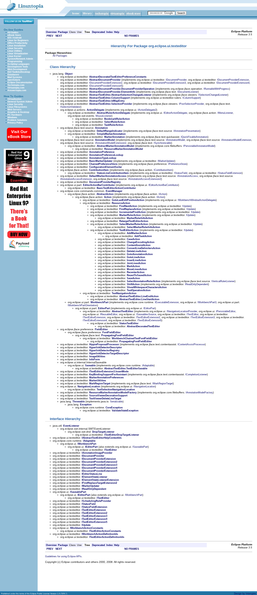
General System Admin (20, 101)
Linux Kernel (14, 56)
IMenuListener (225, 112)
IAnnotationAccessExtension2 (144, 179)
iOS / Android (14, 37)
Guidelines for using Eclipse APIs (63, 556)
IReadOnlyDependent (196, 284)
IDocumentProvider (176, 79)
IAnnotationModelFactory (199, 392)
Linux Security (15, 48)
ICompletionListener (196, 374)
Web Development (17, 69)
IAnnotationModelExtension (236, 140)
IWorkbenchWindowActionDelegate (197, 200)
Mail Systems (15, 77)
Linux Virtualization (18, 53)
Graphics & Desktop (18, 112)
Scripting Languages (19, 64)
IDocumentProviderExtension (233, 79)
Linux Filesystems (17, 107)
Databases (13, 74)
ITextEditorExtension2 (148, 317)
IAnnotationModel (175, 140)
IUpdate (186, 206)
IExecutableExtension (167, 302)
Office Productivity (17, 43)
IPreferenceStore (177, 164)
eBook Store (14, 35)
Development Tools (18, 66)
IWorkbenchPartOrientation (82, 305)
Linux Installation (17, 45)
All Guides (13, 32)
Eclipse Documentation (20, 82)
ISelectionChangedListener (212, 94)
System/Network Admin (20, 59)
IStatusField (180, 173)
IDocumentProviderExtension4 (232, 82)
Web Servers (14, 109)
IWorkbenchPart (133, 495)
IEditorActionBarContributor (163, 185)
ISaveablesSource (146, 314)
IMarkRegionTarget (162, 383)
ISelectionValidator (70, 106)
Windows (12, 117)
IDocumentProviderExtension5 (105, 85)
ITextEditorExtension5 (149, 320)
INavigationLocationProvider (182, 311)
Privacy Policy (15, 122)
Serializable (116, 401)
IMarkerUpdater (166, 161)
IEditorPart (149, 308)
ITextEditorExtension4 (95, 320)
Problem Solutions (17, 120)
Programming (15, 61)
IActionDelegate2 (147, 109)
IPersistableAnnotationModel (198, 146)
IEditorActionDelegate (175, 112)
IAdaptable (148, 365)
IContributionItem (163, 170)
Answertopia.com (17, 90)
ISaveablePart (140, 446)
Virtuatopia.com (16, 87)
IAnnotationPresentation (186, 130)
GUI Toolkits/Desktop (19, 72)
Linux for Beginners (18, 40)
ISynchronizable (162, 143)
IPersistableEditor (225, 311)
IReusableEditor (108, 314)
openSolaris (14, 80)
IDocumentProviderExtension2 (105, 82)
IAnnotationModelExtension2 (110, 143)
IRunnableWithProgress (216, 88)
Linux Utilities (15, 51)
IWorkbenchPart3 (207, 302)
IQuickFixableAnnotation (194, 137)
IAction (162, 194)
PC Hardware (15, 115)
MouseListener (104, 115)
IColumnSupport (191, 97)
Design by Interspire (245, 593)
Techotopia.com (16, 85)
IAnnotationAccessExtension (76, 179)
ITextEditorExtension (94, 317)
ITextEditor (192, 314)
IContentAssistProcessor (191, 344)
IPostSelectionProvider (191, 103)
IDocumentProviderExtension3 (169, 82)
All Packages (60, 55)
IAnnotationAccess (187, 176)
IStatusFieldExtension (230, 173)
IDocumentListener (187, 91)
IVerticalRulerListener (223, 281)
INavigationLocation (144, 386)
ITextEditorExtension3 (203, 317)
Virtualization (14, 99)
